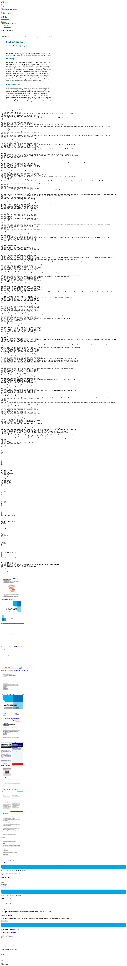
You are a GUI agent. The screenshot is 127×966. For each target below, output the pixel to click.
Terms (5, 912)
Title (2, 874)
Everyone (4, 884)
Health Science (7, 27)
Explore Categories (5, 2)
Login (2, 8)
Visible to (3, 882)
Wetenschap (6, 25)
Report (2, 909)
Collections (8, 13)
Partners (6, 909)
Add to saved (13, 23)
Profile (2, 20)
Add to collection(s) (5, 23)
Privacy (2, 912)
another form (13, 932)
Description (6, 877)
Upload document (5, 9)
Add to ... (3, 21)
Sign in (2, 873)
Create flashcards (13, 9)
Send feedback (4, 920)
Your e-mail (3, 946)
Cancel (2, 964)
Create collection (4, 887)
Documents (3, 904)
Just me (4, 885)
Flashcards (3, 13)
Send (7, 964)
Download (3, 862)
